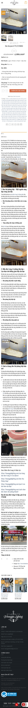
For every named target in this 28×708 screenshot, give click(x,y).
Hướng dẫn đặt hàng (6, 657)
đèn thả (4, 226)
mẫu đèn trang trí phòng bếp (17, 194)
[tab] (14, 133)
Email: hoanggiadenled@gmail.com (9, 648)
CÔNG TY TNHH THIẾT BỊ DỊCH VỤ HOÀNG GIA (12, 631)
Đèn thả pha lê (14, 43)
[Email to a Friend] (15, 124)
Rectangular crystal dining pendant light (16, 121)
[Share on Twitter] (12, 124)
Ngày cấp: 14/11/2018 (6, 636)
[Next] (24, 21)
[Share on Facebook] (9, 124)
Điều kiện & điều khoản (6, 670)
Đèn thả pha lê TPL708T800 (18, 595)
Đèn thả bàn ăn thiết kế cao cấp (16, 111)
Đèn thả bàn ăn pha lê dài (10, 103)
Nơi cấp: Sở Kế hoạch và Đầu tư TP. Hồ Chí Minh (12, 639)
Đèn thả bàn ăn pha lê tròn (13, 109)
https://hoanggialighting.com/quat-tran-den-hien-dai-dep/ (13, 485)
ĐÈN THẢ (22, 42)
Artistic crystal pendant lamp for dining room (16, 98)
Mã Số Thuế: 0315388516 (7, 634)
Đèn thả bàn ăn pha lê (9, 102)
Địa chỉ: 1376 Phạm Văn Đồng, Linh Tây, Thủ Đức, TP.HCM (12, 642)
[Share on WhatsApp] (7, 124)
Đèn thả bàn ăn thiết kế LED (12, 114)
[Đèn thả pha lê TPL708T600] (7, 585)
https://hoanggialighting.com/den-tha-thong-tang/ (12, 479)
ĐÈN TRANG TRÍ (14, 42)
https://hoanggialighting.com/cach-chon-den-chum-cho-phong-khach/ (13, 490)
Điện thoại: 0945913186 (6, 646)
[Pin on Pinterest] (18, 124)
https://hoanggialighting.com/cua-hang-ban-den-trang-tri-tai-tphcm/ (13, 474)
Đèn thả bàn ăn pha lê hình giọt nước (14, 105)
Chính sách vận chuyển (6, 662)
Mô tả (2, 133)
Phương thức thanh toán (6, 660)
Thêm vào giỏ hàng (18, 90)
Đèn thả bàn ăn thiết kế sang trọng (19, 116)
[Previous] (3, 21)
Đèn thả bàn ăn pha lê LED (18, 106)
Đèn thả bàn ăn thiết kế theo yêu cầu (10, 117)
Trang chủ (5, 42)
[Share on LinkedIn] (21, 124)
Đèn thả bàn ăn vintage (14, 119)
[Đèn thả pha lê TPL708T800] (21, 585)
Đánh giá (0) (3, 137)
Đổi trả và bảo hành (5, 665)
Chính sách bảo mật (5, 667)
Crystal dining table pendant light (9, 100)
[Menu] (2, 3)
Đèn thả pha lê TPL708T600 (4, 595)
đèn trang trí (11, 409)
